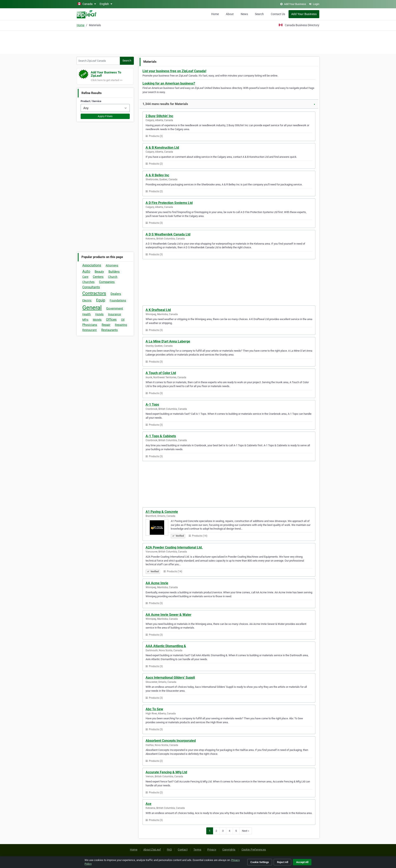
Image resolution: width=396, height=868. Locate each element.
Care (85, 276)
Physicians (89, 325)
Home (215, 14)
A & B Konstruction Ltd (162, 148)
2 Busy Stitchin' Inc (159, 116)
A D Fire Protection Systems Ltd (169, 203)
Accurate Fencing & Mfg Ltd (166, 772)
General (92, 307)
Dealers (116, 294)
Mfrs (85, 319)
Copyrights (229, 849)
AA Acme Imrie (157, 583)
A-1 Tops (152, 404)
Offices (111, 320)
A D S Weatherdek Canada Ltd (168, 234)
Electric (87, 300)
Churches (88, 282)
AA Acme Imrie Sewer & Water (168, 615)
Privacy (211, 849)
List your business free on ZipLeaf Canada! (174, 71)
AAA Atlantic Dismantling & (166, 646)
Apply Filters (105, 116)
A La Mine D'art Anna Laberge (168, 341)
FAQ (169, 849)
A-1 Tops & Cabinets (161, 436)
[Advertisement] (198, 41)
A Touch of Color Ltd (161, 373)
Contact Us (278, 14)
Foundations (118, 300)
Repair (106, 325)
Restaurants (109, 330)
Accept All (302, 862)
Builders (114, 271)
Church (112, 276)
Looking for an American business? (169, 83)
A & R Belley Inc (157, 175)
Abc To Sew (154, 709)
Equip (100, 300)
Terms (197, 849)
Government (114, 308)
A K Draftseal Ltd (158, 310)
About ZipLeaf (152, 849)
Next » (245, 830)
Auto (86, 271)
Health (86, 314)
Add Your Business (304, 14)
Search (259, 14)
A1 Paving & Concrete (162, 512)
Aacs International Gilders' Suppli (170, 678)
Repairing (121, 324)
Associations (91, 265)
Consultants (91, 287)
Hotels (99, 314)
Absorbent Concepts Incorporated (171, 741)
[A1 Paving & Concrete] (158, 528)
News (244, 14)
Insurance (114, 314)
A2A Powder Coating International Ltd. (174, 547)
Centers (98, 277)
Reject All (282, 862)
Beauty (99, 271)
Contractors (94, 293)
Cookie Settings (259, 862)
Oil (122, 319)
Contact (182, 849)
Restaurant (89, 330)
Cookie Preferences (254, 849)
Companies (107, 282)
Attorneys (112, 265)
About (230, 14)
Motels (97, 319)
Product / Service (91, 101)
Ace (148, 804)
